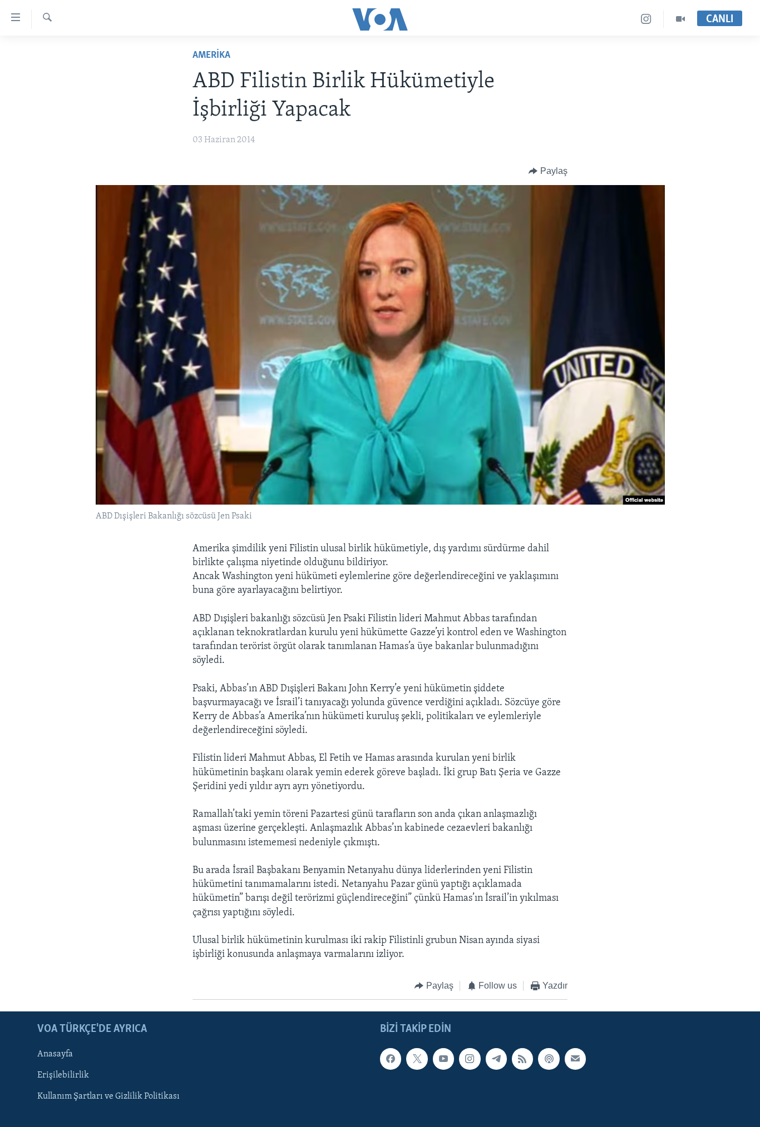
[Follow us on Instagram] (469, 1058)
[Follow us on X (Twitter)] (416, 1058)
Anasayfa (55, 1054)
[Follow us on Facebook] (390, 1058)
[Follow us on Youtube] (443, 1058)
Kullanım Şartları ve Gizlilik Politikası (108, 1096)
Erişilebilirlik (63, 1075)
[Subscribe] (575, 1058)
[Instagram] (646, 19)
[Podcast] (548, 1058)
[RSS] (522, 1058)
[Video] (680, 19)
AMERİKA (211, 56)
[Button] (548, 171)
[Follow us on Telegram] (496, 1058)
